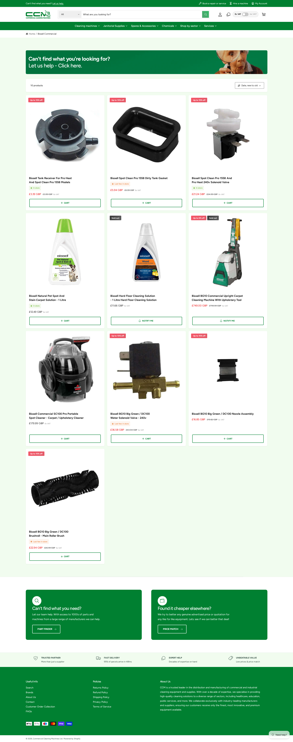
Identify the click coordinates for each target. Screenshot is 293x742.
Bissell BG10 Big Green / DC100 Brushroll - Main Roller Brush (48, 533)
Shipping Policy (101, 697)
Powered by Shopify (72, 739)
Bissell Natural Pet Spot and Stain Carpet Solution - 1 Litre (47, 298)
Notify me (147, 321)
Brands (29, 692)
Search (29, 687)
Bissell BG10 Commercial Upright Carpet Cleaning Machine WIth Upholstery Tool (217, 298)
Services (209, 25)
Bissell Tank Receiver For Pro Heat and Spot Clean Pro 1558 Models (50, 180)
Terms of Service (102, 706)
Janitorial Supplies (114, 25)
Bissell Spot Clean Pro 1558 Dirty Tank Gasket (139, 178)
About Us (31, 697)
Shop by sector (189, 25)
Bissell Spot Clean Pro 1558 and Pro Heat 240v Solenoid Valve (212, 180)
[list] (146, 660)
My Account (261, 3)
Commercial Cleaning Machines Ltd (48, 739)
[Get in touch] (228, 14)
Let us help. (58, 3)
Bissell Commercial (47, 33)
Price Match (170, 629)
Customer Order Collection (40, 706)
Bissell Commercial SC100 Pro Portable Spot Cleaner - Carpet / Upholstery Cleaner (56, 415)
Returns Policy (101, 687)
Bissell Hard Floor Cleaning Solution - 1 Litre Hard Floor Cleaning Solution (133, 298)
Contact (30, 701)
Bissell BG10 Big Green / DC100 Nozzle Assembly (223, 413)
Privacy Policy (100, 701)
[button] (87, 26)
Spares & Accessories (143, 25)
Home (32, 33)
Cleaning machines (86, 25)
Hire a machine (240, 3)
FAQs (29, 711)
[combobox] (146, 14)
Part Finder (44, 629)
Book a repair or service (214, 3)
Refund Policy (100, 692)
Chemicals (168, 25)
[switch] (245, 14)
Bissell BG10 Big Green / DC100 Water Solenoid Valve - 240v (130, 415)
